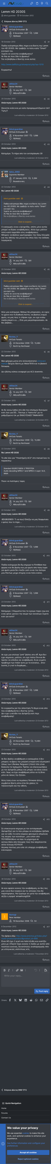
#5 (48, 269)
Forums (4, 1113)
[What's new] (42, 3)
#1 (49, 42)
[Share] (45, 42)
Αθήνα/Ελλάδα (19, 93)
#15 (48, 819)
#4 (48, 187)
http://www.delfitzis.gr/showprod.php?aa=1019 (22, 64)
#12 (48, 645)
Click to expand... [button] (25, 222)
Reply (47, 76)
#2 (48, 99)
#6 (48, 352)
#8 (48, 449)
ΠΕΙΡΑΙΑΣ (17, 36)
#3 (48, 144)
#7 (49, 401)
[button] (4, 3)
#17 (48, 927)
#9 (48, 510)
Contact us (6, 1118)
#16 (48, 879)
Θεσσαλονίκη (18, 181)
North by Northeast (21, 346)
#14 (48, 750)
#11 (48, 602)
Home (3, 1108)
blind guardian (10, 15)
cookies (25, 1133)
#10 (48, 556)
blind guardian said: (12, 198)
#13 (48, 699)
